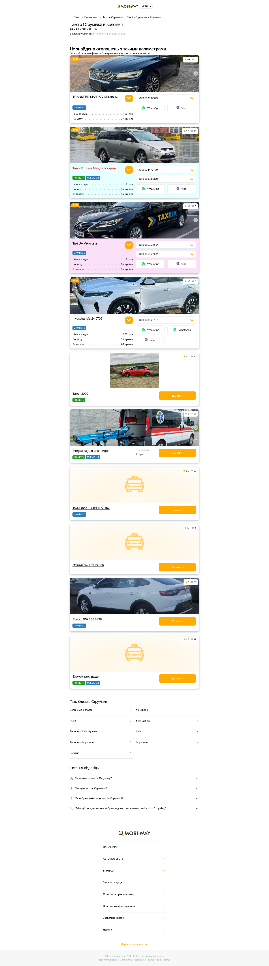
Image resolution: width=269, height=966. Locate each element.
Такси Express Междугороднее (94, 168)
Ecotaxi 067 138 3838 (87, 619)
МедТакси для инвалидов (90, 451)
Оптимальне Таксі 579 (88, 565)
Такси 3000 (80, 393)
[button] (133, 89)
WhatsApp (153, 108)
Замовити (177, 395)
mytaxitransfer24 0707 (87, 318)
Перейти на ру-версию (134, 944)
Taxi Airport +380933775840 (91, 508)
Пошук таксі (91, 17)
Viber (184, 108)
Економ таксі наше (85, 676)
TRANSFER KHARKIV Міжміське (95, 97)
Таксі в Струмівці (113, 17)
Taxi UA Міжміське (85, 243)
